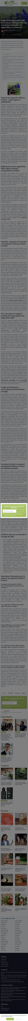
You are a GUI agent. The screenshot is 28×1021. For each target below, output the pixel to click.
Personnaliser (18, 1019)
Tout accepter (10, 1019)
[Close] (24, 505)
